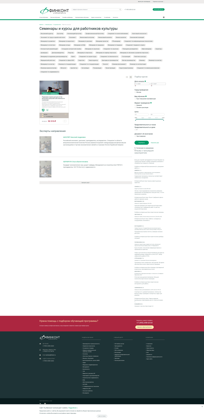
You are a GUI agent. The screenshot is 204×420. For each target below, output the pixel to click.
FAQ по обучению (119, 350)
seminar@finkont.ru (51, 355)
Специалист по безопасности (109, 56)
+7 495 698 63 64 (129, 9)
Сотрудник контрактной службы (71, 49)
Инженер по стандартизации (67, 64)
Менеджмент (86, 367)
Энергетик (81, 60)
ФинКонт (41, 24)
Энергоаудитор (93, 60)
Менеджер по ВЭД (79, 45)
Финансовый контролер (87, 37)
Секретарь (158, 49)
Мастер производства (128, 60)
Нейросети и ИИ (87, 388)
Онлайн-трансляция (142, 107)
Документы (149, 354)
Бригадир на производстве (110, 60)
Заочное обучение (55, 17)
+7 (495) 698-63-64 (144, 323)
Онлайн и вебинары (67, 17)
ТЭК (84, 371)
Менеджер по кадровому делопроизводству (54, 56)
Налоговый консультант (139, 33)
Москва (139, 92)
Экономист (72, 37)
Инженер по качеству (155, 60)
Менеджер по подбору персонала (106, 52)
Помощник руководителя (130, 49)
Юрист (73, 56)
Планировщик (97, 68)
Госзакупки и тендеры (88, 348)
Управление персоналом (89, 346)
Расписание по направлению (145, 148)
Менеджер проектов (102, 41)
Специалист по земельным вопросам (148, 68)
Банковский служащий (137, 37)
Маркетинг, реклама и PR (89, 373)
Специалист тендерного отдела (135, 45)
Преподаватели (118, 346)
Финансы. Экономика (88, 358)
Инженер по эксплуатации (138, 64)
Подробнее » (73, 408)
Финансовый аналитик (105, 37)
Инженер (142, 60)
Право (84, 362)
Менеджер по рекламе (85, 41)
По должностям (57, 24)
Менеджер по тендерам (115, 45)
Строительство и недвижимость (90, 377)
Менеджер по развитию (48, 41)
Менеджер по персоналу (85, 52)
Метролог (63, 68)
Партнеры (117, 358)
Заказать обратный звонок (144, 327)
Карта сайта (149, 359)
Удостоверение (141, 136)
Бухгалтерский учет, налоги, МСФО (91, 360)
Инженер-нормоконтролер (48, 68)
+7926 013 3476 (48, 351)
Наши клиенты (150, 348)
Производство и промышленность (91, 343)
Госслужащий (126, 56)
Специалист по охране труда (87, 56)
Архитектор (74, 68)
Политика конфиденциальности (154, 356)
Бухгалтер (60, 33)
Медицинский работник (48, 60)
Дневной (139, 105)
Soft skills (85, 384)
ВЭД (84, 380)
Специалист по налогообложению (118, 33)
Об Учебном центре (119, 343)
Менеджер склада (64, 45)
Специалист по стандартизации (89, 64)
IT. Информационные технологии (91, 386)
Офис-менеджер (146, 49)
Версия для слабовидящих (144, 1)
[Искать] (120, 9)
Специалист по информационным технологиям (138, 41)
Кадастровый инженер (126, 68)
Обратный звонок (158, 9)
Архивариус (44, 52)
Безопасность (86, 369)
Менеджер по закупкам (92, 49)
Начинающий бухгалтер (74, 33)
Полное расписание (119, 360)
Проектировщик (110, 68)
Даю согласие (102, 416)
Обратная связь (150, 350)
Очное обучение (43, 17)
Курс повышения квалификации (146, 99)
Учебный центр (48, 24)
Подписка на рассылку (158, 1)
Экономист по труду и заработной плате (53, 37)
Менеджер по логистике (48, 45)
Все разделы (86, 393)
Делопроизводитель (58, 52)
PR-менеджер (116, 41)
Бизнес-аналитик (121, 37)
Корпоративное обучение (82, 17)
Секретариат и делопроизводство (91, 375)
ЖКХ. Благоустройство (88, 382)
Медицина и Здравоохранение (90, 364)
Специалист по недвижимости (50, 72)
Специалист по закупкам (111, 49)
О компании (107, 17)
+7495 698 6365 (48, 361)
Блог (147, 352)
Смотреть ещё (85, 182)
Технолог (105, 64)
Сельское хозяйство (88, 390)
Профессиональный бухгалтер (95, 33)
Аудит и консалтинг (96, 17)
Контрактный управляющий (49, 49)
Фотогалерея (118, 352)
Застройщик (85, 68)
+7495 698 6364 (48, 346)
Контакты (115, 17)
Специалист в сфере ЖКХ (66, 60)
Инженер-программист (119, 64)
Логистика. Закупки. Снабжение (90, 356)
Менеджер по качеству (47, 64)
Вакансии (148, 346)
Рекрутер (70, 52)
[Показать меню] (164, 17)
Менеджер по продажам (96, 45)
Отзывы (116, 348)
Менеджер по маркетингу (66, 41)
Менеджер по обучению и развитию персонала (134, 52)
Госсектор (85, 354)
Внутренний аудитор (47, 33)
